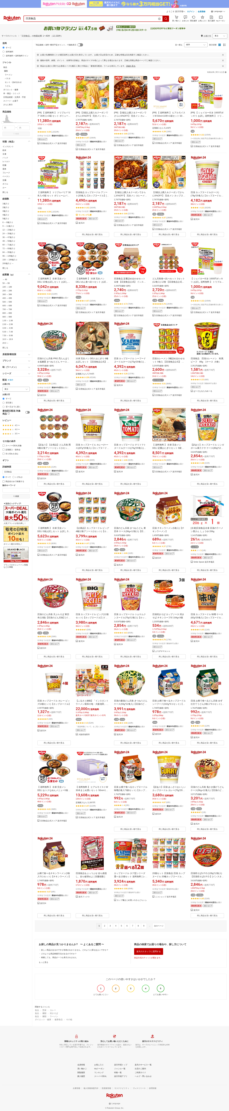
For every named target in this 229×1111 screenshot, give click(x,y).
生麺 (4, 180)
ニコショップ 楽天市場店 (165, 897)
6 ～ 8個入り (7, 222)
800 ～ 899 (7, 313)
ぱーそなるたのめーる (202, 391)
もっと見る (43, 962)
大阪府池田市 (84, 735)
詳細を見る (131, 66)
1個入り (5, 204)
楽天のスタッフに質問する (148, 951)
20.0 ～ (5, 343)
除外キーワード (9, 485)
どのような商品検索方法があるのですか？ (59, 954)
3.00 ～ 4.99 (7, 328)
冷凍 (4, 154)
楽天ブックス (84, 897)
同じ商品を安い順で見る (92, 234)
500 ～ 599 (7, 302)
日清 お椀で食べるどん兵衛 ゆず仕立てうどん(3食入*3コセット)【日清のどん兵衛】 (206, 703)
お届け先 (6, 384)
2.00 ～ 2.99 (7, 324)
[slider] (2, 122)
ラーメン (54, 1016)
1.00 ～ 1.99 (7, 321)
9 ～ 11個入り (8, 226)
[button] (218, 12)
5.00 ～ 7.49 (7, 332)
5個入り (5, 219)
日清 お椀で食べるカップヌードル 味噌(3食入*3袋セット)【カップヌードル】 (130, 790)
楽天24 (81, 223)
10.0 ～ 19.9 (7, 339)
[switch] (27, 412)
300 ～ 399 (7, 294)
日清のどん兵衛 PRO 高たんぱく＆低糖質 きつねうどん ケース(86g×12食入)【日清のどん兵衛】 (53, 361)
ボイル (5, 184)
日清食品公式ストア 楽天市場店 (53, 143)
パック (5, 158)
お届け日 (6, 394)
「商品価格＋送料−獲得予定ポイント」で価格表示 (55, 45)
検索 (17, 134)
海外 (11, 380)
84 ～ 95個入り (8, 252)
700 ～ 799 (7, 309)
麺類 (44, 1013)
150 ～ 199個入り (9, 260)
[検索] (166, 19)
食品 (37, 1010)
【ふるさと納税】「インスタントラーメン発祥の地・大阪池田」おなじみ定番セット (92, 703)
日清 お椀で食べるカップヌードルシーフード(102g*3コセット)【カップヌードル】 (169, 703)
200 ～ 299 (7, 291)
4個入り (5, 215)
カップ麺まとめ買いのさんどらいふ (132, 900)
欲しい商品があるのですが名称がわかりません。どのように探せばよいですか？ (74, 950)
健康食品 (59, 1019)
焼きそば (54, 1013)
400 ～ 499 (7, 298)
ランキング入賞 (85, 215)
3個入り (5, 211)
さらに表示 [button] (8, 105)
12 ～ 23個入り (8, 230)
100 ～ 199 (7, 287)
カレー (53, 1010)
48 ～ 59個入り (8, 241)
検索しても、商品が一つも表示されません (59, 957)
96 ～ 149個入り (9, 256)
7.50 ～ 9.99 (7, 335)
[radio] (3, 48)
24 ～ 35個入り (8, 233)
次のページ (158, 926)
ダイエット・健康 (43, 1019)
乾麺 (4, 165)
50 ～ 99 (6, 283)
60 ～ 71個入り (8, 245)
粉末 (4, 150)
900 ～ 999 (7, 317)
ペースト (6, 176)
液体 (4, 169)
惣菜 (44, 1010)
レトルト (6, 161)
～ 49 (4, 279)
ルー (4, 188)
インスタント (8, 146)
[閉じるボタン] (223, 54)
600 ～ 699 (7, 306)
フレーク (6, 173)
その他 (69, 1019)
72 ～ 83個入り (8, 248)
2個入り (5, 207)
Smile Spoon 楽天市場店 (203, 562)
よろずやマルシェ (162, 651)
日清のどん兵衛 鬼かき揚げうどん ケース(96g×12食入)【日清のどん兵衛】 (207, 790)
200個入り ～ (8, 263)
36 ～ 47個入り (8, 237)
